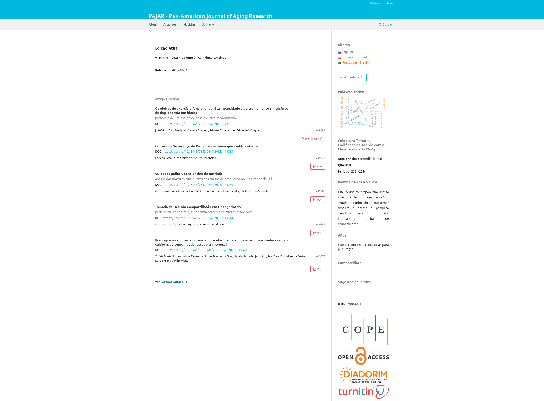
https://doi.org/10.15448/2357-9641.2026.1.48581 (198, 124)
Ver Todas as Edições (169, 282)
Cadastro (376, 3)
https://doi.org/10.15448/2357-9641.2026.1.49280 (198, 185)
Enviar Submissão (352, 77)
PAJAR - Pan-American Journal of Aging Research (210, 15)
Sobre (206, 24)
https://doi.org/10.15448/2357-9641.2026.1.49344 (198, 218)
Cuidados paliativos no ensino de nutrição (213, 176)
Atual (153, 24)
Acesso (391, 3)
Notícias (189, 24)
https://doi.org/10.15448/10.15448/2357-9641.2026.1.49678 (205, 250)
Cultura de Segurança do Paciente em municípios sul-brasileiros (206, 146)
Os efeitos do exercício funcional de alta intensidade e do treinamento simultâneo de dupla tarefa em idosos (221, 113)
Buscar (387, 24)
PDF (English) (313, 139)
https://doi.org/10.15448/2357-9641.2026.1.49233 (198, 151)
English (347, 52)
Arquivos (170, 24)
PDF (319, 166)
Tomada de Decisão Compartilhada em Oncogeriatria (203, 209)
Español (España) (354, 57)
